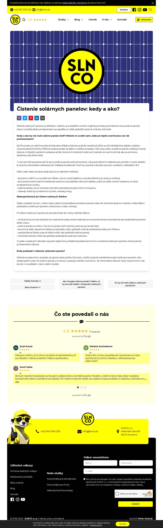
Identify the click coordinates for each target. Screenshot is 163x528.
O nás (105, 19)
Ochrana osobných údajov (23, 471)
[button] (153, 3)
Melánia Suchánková (101, 346)
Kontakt (122, 19)
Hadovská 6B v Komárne (74, 3)
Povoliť (122, 524)
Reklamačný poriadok (21, 477)
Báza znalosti (16, 483)
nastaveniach (96, 525)
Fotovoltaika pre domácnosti (61, 479)
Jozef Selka (26, 367)
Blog (77, 19)
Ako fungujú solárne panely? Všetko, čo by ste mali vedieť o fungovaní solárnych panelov (81, 284)
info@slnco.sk (90, 431)
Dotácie (124, 10)
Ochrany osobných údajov (124, 485)
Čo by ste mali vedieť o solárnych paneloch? (130, 284)
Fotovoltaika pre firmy (58, 485)
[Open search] (150, 9)
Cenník (93, 19)
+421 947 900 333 (50, 431)
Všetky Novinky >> (32, 281)
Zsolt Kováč (26, 346)
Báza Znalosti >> (32, 287)
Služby (62, 19)
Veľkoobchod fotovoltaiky (60, 490)
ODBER (135, 504)
